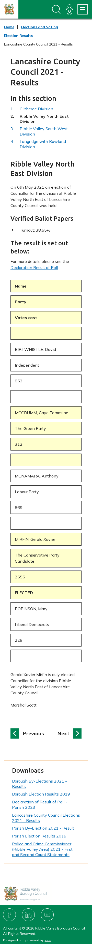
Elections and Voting (39, 27)
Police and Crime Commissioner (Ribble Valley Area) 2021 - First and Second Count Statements (42, 849)
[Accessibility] (69, 9)
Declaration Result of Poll (34, 267)
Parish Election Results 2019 (39, 835)
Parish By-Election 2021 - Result (43, 828)
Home (9, 27)
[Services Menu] (82, 9)
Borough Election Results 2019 (41, 794)
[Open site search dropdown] (56, 9)
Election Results (18, 35)
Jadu (47, 940)
